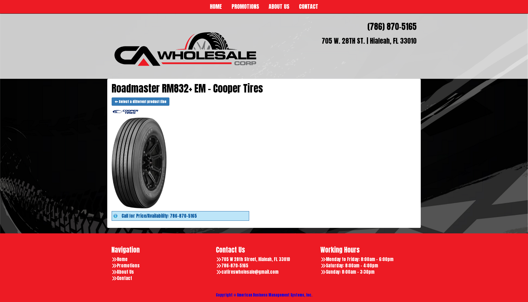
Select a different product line (142, 101)
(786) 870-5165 (392, 27)
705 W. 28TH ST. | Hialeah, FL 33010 (369, 41)
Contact (124, 278)
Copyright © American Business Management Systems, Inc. (264, 295)
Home (122, 259)
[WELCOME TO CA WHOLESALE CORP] (185, 49)
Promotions (128, 265)
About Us (125, 272)
